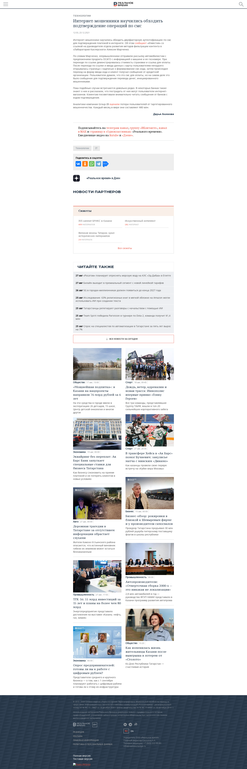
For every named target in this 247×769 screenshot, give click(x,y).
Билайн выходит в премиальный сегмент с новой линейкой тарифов (120, 282)
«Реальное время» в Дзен (103, 178)
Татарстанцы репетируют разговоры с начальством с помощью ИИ (119, 308)
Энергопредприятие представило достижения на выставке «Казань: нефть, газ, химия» (97, 608)
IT (96, 148)
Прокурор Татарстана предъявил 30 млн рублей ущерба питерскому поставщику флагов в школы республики (149, 525)
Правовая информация (86, 740)
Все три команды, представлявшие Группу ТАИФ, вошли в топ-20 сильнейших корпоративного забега (147, 398)
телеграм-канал (117, 128)
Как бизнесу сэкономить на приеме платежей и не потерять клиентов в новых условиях (94, 467)
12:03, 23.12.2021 (81, 32)
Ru (126, 731)
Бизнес (130, 511)
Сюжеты (84, 211)
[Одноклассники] (85, 163)
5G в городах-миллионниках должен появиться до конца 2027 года (118, 290)
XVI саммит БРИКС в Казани (95, 222)
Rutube (114, 135)
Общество (79, 382)
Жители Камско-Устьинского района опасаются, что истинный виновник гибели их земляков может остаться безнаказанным (94, 538)
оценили (115, 104)
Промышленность (83, 594)
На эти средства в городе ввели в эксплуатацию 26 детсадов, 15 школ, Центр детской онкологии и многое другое (97, 399)
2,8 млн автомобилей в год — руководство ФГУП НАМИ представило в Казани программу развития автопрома (149, 591)
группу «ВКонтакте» (143, 128)
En (132, 731)
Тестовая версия (82, 758)
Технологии (82, 15)
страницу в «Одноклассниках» (111, 131)
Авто (75, 521)
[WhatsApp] (91, 163)
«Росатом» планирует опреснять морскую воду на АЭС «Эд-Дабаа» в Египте (123, 275)
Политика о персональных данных (92, 744)
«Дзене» (127, 135)
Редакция (78, 732)
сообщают (141, 43)
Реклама (78, 736)
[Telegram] (98, 163)
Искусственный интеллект (140, 222)
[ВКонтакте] (78, 163)
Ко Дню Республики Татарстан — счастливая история (146, 657)
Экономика (79, 452)
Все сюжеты (125, 248)
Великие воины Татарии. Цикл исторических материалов (96, 236)
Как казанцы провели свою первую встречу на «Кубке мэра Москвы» (149, 460)
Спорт (129, 382)
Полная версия (82, 755)
